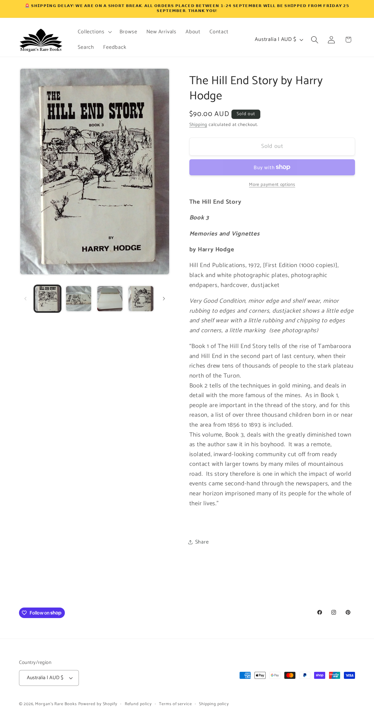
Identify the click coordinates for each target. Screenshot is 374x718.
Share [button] (202, 542)
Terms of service (175, 704)
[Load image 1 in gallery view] (47, 298)
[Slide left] (25, 298)
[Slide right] (163, 298)
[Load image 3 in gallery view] (110, 298)
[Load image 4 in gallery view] (141, 298)
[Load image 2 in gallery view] (78, 298)
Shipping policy (214, 704)
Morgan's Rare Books (56, 703)
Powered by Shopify (97, 703)
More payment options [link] (272, 184)
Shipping (198, 124)
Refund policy (138, 704)
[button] (94, 32)
